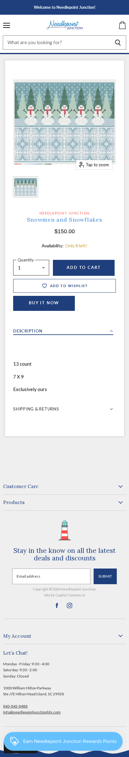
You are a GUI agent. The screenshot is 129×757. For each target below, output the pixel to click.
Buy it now (44, 303)
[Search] (118, 42)
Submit (105, 576)
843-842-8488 (15, 706)
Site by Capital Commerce (64, 595)
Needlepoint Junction (64, 213)
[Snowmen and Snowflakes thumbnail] (25, 187)
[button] (63, 329)
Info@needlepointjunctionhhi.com (32, 712)
